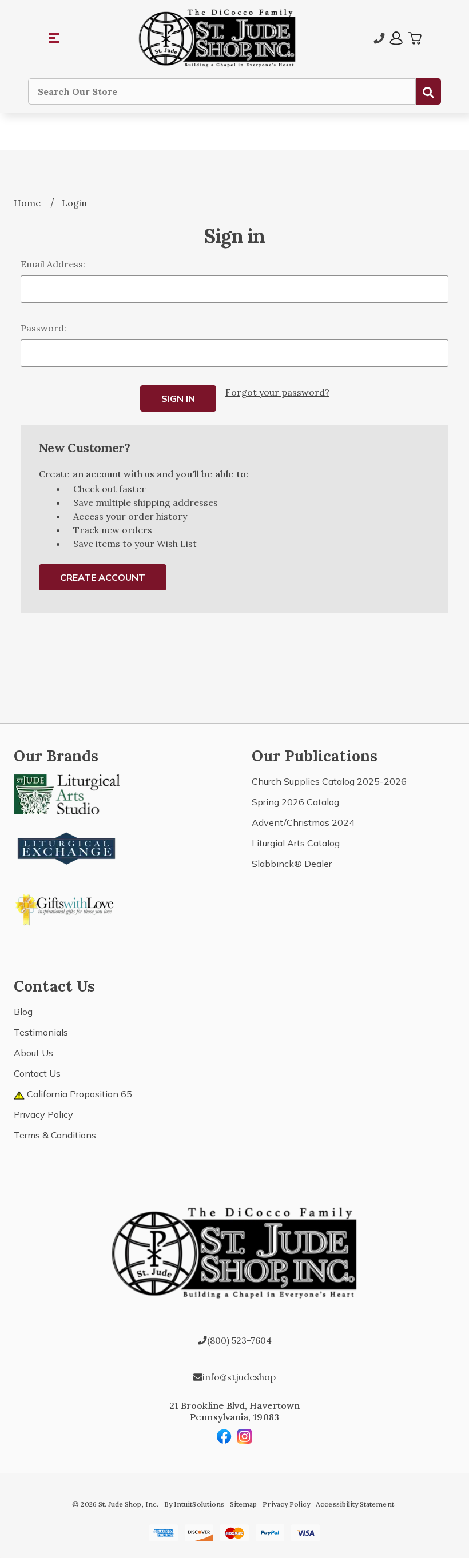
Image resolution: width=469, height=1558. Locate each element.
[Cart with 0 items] (415, 38)
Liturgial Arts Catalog (296, 843)
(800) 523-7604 (239, 1340)
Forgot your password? (277, 392)
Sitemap (243, 1504)
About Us (33, 1052)
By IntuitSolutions (194, 1504)
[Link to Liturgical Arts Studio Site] (67, 793)
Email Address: (53, 264)
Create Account (102, 577)
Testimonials (41, 1032)
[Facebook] (224, 1436)
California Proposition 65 (78, 1094)
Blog (23, 1011)
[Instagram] (245, 1436)
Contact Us (37, 1073)
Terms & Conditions (55, 1135)
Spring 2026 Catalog (295, 802)
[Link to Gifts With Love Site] (67, 907)
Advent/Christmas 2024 (303, 822)
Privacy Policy (43, 1114)
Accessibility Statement (355, 1504)
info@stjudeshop (239, 1377)
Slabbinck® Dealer (292, 863)
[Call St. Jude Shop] (379, 38)
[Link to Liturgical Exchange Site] (67, 847)
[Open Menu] (54, 38)
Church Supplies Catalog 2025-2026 (329, 781)
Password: (43, 328)
